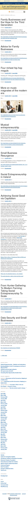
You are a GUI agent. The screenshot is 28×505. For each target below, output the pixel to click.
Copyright (4, 493)
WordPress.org (4, 486)
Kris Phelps (3, 386)
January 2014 (4, 441)
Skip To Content (7, 0)
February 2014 (4, 439)
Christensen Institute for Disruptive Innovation (11, 458)
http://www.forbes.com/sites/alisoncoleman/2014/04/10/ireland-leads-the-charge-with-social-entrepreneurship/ (14, 186)
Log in (2, 481)
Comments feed (4, 485)
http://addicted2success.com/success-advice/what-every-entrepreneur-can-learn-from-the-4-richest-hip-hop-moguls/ (13, 78)
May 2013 (3, 442)
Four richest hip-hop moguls (11, 69)
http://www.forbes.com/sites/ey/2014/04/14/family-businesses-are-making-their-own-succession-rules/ (14, 37)
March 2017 (3, 415)
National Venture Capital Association (9, 463)
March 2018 (3, 409)
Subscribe (9, 11)
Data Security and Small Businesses (14, 319)
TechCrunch (3, 470)
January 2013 (4, 449)
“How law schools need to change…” (17, 388)
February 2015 (4, 431)
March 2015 (3, 429)
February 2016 (4, 424)
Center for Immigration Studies (8, 456)
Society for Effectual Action (7, 468)
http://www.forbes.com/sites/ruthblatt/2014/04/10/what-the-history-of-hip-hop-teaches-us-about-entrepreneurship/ (13, 143)
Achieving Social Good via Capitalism (13, 197)
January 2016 (4, 425)
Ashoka (2, 455)
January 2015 (4, 432)
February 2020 (4, 397)
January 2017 (4, 419)
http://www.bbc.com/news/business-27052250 (10, 348)
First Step (22, 236)
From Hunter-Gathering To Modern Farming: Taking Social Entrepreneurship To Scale (13, 291)
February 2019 (4, 403)
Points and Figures (5, 465)
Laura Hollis (14, 73)
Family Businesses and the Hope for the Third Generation (13, 22)
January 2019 (4, 405)
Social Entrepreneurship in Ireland (13, 175)
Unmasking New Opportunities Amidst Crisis (11, 372)
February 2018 (4, 410)
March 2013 (3, 446)
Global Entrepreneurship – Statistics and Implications (13, 364)
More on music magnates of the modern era (14, 90)
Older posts (4, 355)
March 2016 (3, 422)
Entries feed (3, 483)
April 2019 (3, 400)
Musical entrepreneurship (10, 126)
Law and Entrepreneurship (14, 6)
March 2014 (3, 437)
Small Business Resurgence (9, 154)
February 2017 (4, 417)
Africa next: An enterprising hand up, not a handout (12, 273)
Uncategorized (8, 40)
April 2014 (3, 436)
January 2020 (4, 398)
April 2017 (3, 414)
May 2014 (3, 434)
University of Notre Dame (14, 3)
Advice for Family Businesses (10, 48)
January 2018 (4, 412)
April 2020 (3, 393)
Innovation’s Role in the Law (16, 384)
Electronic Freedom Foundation (8, 460)
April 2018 (3, 407)
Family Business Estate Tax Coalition (9, 461)
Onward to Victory (12, 386)
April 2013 (3, 444)
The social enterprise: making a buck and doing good (12, 276)
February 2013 (4, 447)
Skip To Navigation (20, 0)
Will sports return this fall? (7, 371)
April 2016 (3, 420)
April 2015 (3, 427)
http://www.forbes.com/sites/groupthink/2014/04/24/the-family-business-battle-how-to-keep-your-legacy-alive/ (14, 58)
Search (24, 12)
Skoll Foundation (5, 467)
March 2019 (3, 402)
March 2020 (3, 395)
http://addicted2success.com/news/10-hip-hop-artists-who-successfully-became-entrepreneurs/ (13, 115)
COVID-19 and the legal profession (9, 369)
